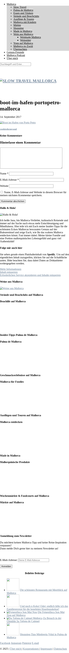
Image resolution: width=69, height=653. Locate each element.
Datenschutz (60, 648)
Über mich (12, 58)
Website (4, 185)
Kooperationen (31, 648)
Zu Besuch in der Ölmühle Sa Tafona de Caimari (34, 620)
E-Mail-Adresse (9, 179)
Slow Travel (19, 7)
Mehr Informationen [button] (10, 269)
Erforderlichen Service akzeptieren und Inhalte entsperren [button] (30, 275)
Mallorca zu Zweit (23, 46)
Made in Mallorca (22, 31)
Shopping (18, 28)
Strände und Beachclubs (26, 16)
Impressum (46, 648)
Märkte (17, 25)
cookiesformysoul (8, 129)
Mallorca (11, 4)
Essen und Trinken (23, 13)
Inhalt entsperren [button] (9, 272)
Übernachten (20, 49)
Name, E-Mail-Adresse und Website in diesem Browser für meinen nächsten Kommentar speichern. (33, 194)
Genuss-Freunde (15, 52)
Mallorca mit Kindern (24, 22)
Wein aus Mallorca (23, 34)
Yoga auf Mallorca (23, 43)
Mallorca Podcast (16, 55)
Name (4, 173)
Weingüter (25, 40)
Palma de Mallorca (23, 10)
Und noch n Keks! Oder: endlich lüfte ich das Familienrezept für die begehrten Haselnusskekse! (37, 608)
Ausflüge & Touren (23, 19)
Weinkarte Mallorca (30, 37)
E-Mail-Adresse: (9, 560)
